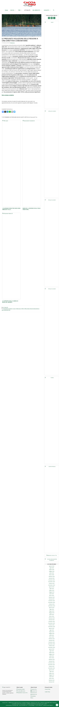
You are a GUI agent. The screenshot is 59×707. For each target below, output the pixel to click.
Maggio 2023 (51, 633)
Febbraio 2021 (52, 680)
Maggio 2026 (51, 571)
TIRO (19, 10)
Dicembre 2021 (52, 662)
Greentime (33, 696)
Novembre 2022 (51, 643)
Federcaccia (18, 308)
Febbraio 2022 (52, 659)
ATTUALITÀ (27, 10)
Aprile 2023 (51, 635)
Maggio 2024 (51, 612)
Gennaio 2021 (51, 681)
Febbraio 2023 (52, 638)
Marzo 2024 (51, 616)
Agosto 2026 (51, 566)
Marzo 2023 (51, 637)
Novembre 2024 (51, 602)
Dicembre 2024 (52, 600)
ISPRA (22, 308)
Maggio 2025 (51, 592)
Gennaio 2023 (51, 640)
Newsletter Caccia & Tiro (22, 692)
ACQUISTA (46, 10)
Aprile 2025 (51, 593)
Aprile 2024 (51, 614)
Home (6, 10)
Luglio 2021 (51, 671)
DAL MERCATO (36, 10)
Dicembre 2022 (52, 642)
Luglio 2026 (51, 567)
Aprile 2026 (51, 573)
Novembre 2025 (51, 581)
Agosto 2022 (51, 649)
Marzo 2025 (51, 595)
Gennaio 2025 (51, 598)
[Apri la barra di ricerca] (53, 10)
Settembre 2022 (51, 647)
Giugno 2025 (51, 590)
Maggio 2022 (51, 654)
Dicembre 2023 (52, 621)
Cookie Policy (47, 691)
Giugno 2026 (51, 569)
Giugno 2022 (51, 652)
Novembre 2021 (51, 664)
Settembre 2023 (51, 626)
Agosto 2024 (51, 607)
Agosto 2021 (51, 669)
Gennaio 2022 (51, 661)
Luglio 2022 (51, 650)
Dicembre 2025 (52, 579)
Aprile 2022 (51, 656)
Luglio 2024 (51, 609)
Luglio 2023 (51, 630)
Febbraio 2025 (52, 597)
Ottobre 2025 (51, 583)
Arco (32, 697)
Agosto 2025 (51, 586)
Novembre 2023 (51, 623)
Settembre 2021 (51, 668)
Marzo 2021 (51, 678)
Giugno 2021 (51, 673)
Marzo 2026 (51, 574)
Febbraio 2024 (52, 617)
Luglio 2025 (51, 588)
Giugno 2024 (51, 611)
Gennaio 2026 (51, 578)
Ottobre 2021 (51, 666)
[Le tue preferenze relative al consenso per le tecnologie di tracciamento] (57, 705)
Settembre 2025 (51, 585)
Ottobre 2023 (51, 624)
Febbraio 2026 (52, 576)
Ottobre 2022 (51, 645)
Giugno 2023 (51, 631)
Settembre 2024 (51, 605)
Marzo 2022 (51, 657)
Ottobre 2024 (51, 604)
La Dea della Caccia (21, 691)
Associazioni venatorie (8, 308)
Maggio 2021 (51, 675)
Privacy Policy (47, 689)
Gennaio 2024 (51, 619)
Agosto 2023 (51, 628)
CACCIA (12, 10)
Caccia (14, 308)
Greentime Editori (21, 689)
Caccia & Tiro (34, 689)
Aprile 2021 (51, 676)
